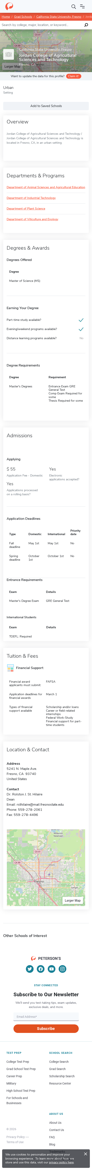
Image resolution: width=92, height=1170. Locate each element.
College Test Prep (17, 1061)
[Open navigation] (82, 6)
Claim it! (73, 76)
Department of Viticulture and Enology (32, 219)
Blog (52, 1144)
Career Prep (14, 1076)
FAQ (52, 1137)
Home (6, 17)
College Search (59, 1061)
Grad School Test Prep (21, 1069)
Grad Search (57, 1069)
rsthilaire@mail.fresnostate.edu (40, 804)
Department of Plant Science (26, 209)
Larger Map (73, 900)
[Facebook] (41, 969)
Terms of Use (15, 1142)
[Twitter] (30, 969)
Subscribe (46, 1028)
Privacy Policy (15, 1137)
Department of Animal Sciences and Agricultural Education (46, 187)
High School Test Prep (20, 1090)
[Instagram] (62, 969)
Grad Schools (23, 17)
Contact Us (56, 1130)
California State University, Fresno (58, 17)
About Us (55, 1122)
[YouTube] (51, 969)
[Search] (74, 6)
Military (11, 1083)
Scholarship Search (62, 1076)
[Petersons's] (9, 6)
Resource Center (60, 1083)
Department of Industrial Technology (31, 198)
